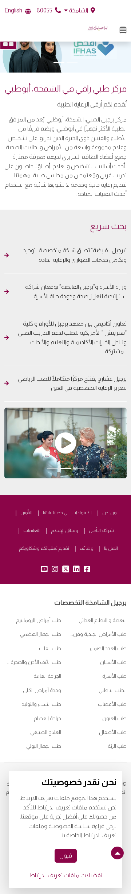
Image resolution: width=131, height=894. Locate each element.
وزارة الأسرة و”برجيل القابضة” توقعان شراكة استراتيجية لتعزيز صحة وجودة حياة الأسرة (76, 291)
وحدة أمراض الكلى (42, 690)
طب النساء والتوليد (41, 704)
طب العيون (114, 718)
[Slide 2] (58, 62)
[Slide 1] (72, 62)
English (13, 10)
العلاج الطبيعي (45, 732)
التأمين (26, 512)
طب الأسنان (113, 662)
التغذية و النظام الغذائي (103, 620)
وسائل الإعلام (64, 530)
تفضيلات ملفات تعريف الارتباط (65, 875)
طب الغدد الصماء (108, 648)
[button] (79, 10)
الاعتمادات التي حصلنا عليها (67, 512)
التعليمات (31, 530)
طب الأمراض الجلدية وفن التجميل (98, 634)
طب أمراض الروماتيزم (38, 620)
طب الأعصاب (112, 704)
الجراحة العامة (47, 676)
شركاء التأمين (101, 530)
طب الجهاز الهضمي (40, 634)
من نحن (109, 512)
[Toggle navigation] (123, 30)
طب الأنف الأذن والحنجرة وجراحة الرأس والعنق (32, 662)
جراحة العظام (47, 718)
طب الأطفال (113, 732)
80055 (45, 10)
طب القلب (50, 648)
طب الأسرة (114, 676)
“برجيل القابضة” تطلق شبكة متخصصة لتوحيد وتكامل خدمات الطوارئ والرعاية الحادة (75, 255)
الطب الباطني (113, 690)
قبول (65, 855)
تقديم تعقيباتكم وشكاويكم (44, 548)
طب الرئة (117, 746)
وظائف (87, 548)
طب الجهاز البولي (43, 746)
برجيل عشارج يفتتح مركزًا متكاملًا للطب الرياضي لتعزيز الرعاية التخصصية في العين (72, 383)
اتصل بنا (111, 548)
